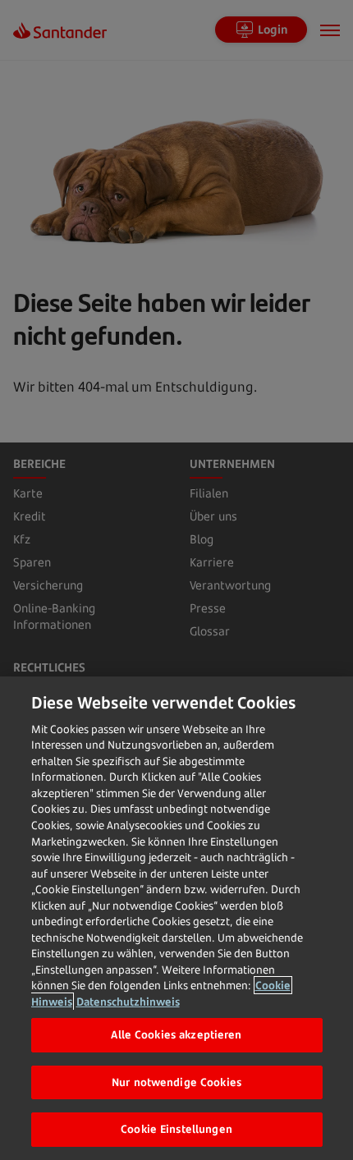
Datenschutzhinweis (128, 1001)
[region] (176, 918)
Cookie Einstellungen (176, 1128)
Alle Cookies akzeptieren (176, 1034)
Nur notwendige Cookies (176, 1082)
